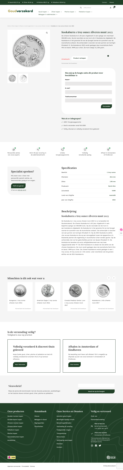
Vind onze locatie (101, 433)
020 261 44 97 (22, 190)
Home (9, 26)
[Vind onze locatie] (92, 434)
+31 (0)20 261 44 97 (101, 428)
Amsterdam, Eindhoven (102, 435)
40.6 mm (113, 177)
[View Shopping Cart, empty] (113, 7)
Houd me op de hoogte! (96, 391)
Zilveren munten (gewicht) (26, 26)
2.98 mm (113, 181)
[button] (48, 11)
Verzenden (106, 106)
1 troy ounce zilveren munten (42, 26)
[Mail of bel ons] (92, 426)
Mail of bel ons (100, 424)
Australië (112, 195)
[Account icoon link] (110, 7)
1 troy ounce (111, 172)
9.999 (114, 191)
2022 (114, 200)
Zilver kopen (15, 26)
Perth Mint (112, 186)
